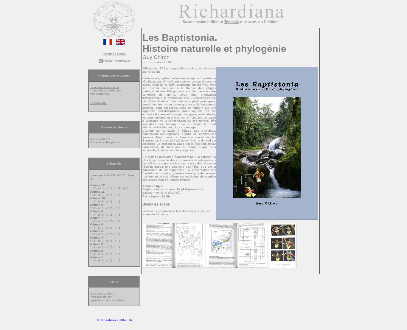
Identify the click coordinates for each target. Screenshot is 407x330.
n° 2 (117, 188)
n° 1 (126, 188)
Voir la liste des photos (105, 142)
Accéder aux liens (102, 293)
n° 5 (92, 188)
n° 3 (109, 188)
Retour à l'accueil (114, 53)
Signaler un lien (107, 300)
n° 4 (101, 188)
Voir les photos (100, 139)
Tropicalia (231, 22)
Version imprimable (117, 60)
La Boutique (98, 103)
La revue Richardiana (104, 87)
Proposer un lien (101, 296)
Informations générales (105, 90)
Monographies (99, 93)
